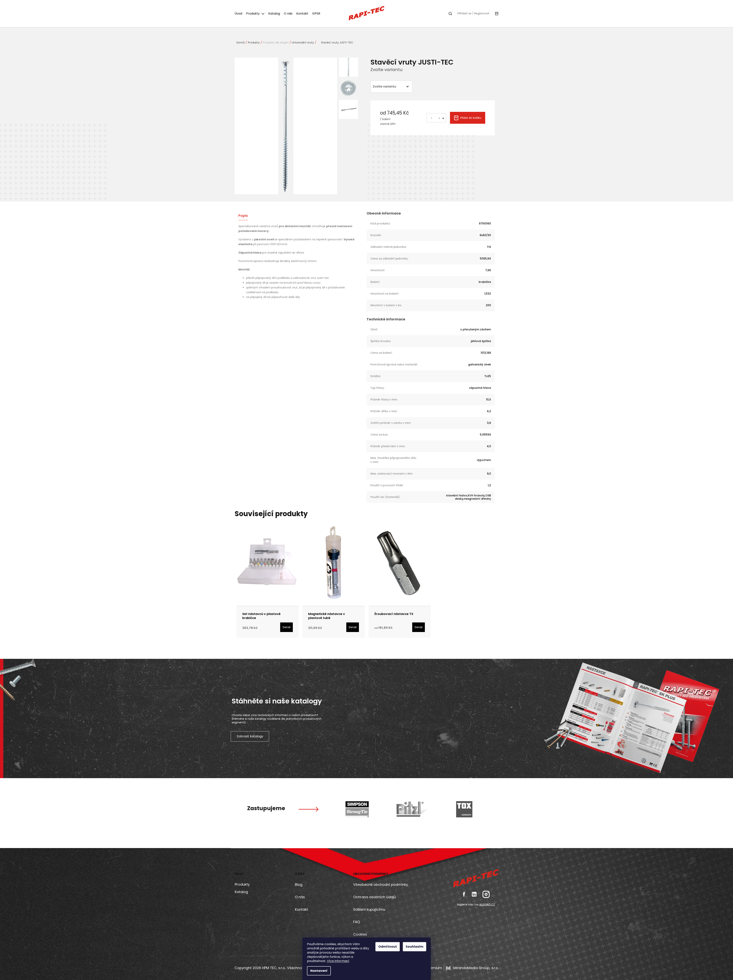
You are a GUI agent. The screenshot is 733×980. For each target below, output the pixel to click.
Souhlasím (414, 946)
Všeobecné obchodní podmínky (380, 884)
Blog (298, 884)
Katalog (241, 891)
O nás (300, 897)
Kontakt (301, 909)
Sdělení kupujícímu (369, 909)
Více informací (338, 961)
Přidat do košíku (470, 118)
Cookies (360, 934)
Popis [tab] (243, 215)
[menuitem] (239, 13)
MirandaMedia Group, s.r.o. (475, 967)
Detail (286, 627)
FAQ (356, 921)
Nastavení (319, 971)
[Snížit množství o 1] (439, 117)
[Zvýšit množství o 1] (443, 118)
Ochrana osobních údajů (374, 897)
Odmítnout (387, 946)
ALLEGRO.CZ (487, 904)
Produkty (242, 884)
